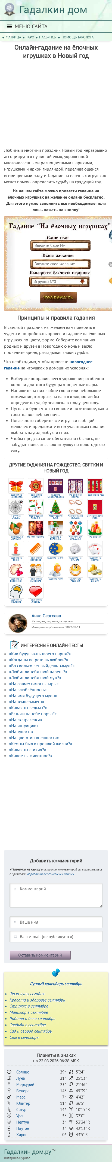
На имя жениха (35, 537)
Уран (20, 1115)
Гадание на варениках (16, 580)
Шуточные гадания (75, 580)
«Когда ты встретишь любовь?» (38, 659)
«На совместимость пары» (34, 683)
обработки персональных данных (50, 874)
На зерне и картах (75, 496)
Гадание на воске (16, 559)
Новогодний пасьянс (36, 517)
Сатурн (22, 1109)
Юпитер (23, 1103)
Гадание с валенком (55, 538)
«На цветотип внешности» (34, 737)
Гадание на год (95, 495)
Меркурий (25, 1084)
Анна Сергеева (46, 615)
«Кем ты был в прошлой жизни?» (40, 743)
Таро (30, 37)
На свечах (95, 537)
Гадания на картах (95, 559)
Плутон (22, 1128)
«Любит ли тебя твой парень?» (38, 671)
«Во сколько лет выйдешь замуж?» (42, 665)
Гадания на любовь (36, 601)
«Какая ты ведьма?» (28, 707)
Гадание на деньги (95, 580)
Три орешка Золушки (16, 538)
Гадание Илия (55, 579)
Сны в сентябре (24, 1037)
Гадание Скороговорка (56, 496)
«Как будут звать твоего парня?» (40, 653)
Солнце (22, 1072)
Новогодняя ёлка (56, 517)
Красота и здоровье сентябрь (37, 1000)
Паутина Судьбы (16, 517)
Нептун (22, 1122)
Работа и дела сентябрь (32, 1018)
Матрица (13, 37)
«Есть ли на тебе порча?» (33, 713)
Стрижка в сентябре (29, 1006)
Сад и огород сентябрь (31, 1031)
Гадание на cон (55, 558)
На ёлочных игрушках (75, 538)
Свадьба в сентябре (28, 1024)
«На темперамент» (26, 701)
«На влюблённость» (28, 689)
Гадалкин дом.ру (27, 1151)
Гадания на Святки (36, 496)
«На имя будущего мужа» (33, 695)
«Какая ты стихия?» (27, 749)
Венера (22, 1090)
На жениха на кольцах (75, 517)
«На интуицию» (24, 725)
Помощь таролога (77, 37)
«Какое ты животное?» (30, 755)
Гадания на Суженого (36, 580)
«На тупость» (21, 731)
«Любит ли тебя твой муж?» (35, 677)
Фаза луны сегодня (27, 993)
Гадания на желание (16, 601)
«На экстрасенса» (25, 719)
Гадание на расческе (36, 559)
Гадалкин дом (53, 10)
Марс (21, 1097)
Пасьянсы (48, 37)
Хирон (21, 1134)
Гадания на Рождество (16, 496)
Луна (20, 1078)
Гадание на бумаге (75, 559)
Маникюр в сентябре (29, 1012)
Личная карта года (95, 517)
